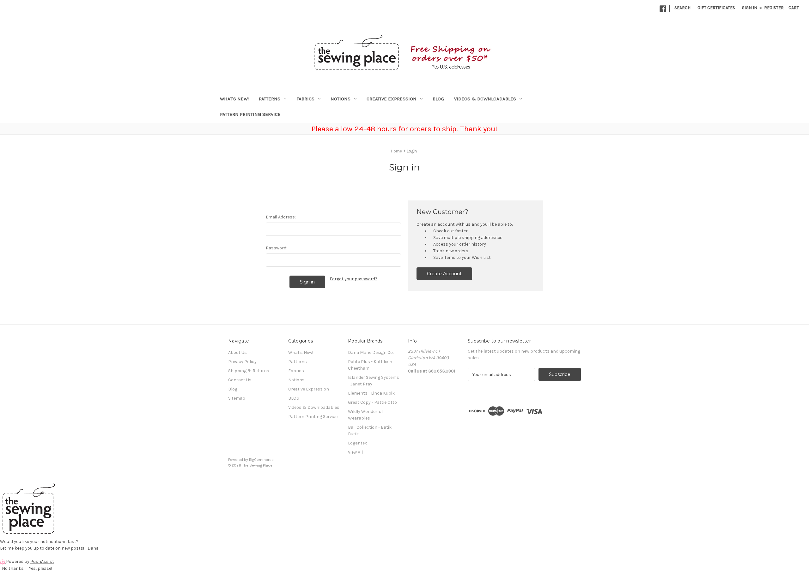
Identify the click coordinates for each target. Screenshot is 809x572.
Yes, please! (40, 568)
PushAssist (42, 561)
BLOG (438, 99)
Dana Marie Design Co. (370, 352)
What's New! (234, 99)
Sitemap (236, 398)
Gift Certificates (716, 7)
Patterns (269, 99)
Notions (340, 99)
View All (355, 452)
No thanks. (13, 568)
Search (682, 7)
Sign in (749, 7)
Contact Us (240, 380)
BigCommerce (261, 459)
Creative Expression (392, 99)
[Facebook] (663, 8)
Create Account (444, 274)
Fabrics (305, 99)
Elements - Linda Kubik (371, 393)
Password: (276, 248)
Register (774, 7)
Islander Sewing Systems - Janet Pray (373, 381)
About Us (237, 352)
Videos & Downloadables (485, 99)
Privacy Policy (242, 361)
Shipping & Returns (248, 370)
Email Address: (281, 217)
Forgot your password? (353, 279)
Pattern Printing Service (250, 114)
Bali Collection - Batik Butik (370, 431)
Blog (232, 389)
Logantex (357, 443)
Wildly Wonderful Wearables (365, 415)
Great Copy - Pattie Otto (372, 402)
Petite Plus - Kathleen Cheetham (370, 365)
